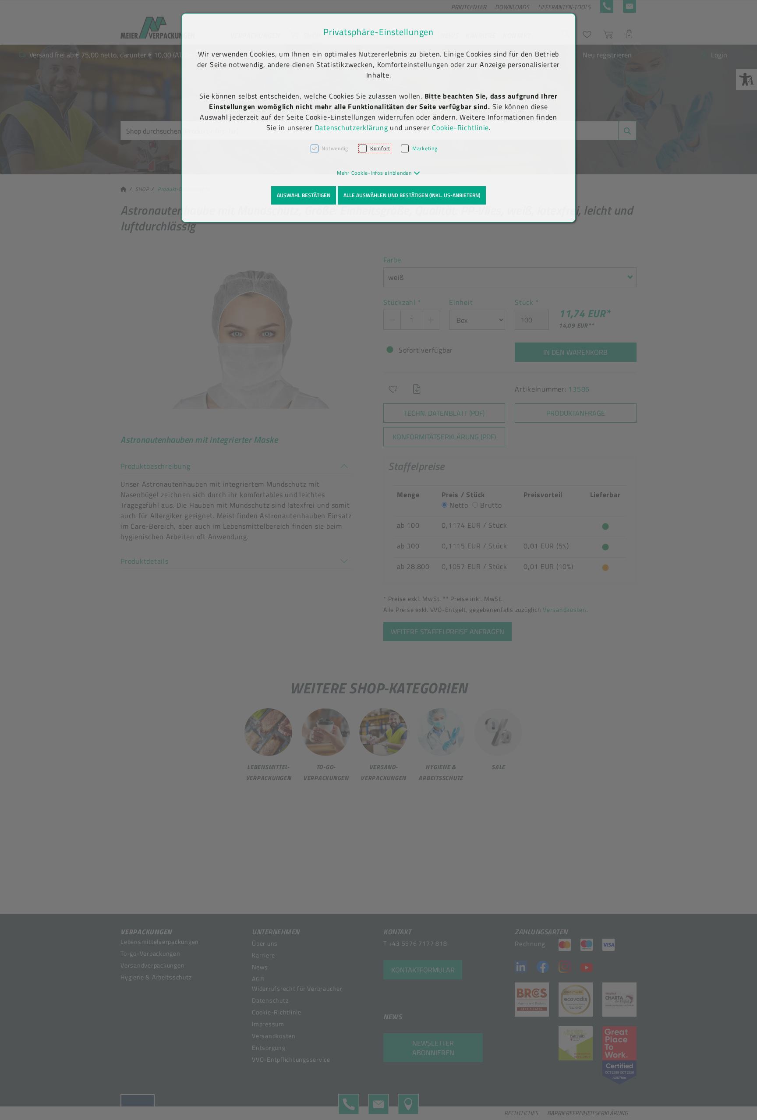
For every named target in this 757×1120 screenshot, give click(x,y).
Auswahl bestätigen (303, 195)
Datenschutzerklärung (351, 127)
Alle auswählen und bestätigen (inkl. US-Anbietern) (411, 195)
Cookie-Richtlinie (460, 127)
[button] (379, 173)
